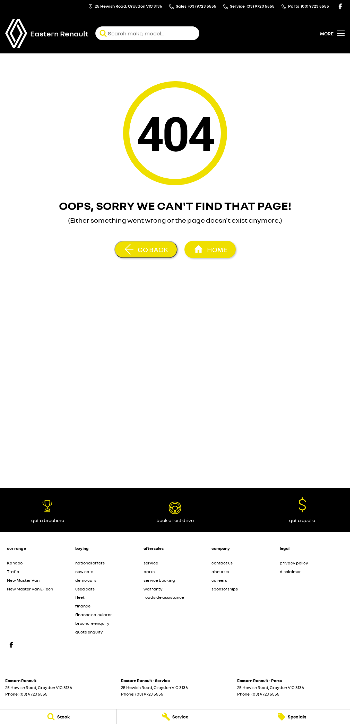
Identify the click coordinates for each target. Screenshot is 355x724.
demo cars (85, 580)
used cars (85, 588)
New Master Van (23, 580)
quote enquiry (89, 631)
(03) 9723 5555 (33, 694)
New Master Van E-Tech (30, 588)
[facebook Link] (340, 6)
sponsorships (224, 588)
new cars (84, 571)
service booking (159, 580)
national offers (90, 562)
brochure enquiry (92, 623)
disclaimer (290, 571)
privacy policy (294, 562)
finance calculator (93, 614)
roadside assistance (164, 597)
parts (149, 571)
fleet (80, 597)
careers (219, 580)
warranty (153, 588)
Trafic (13, 571)
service (151, 562)
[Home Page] (16, 33)
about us (220, 571)
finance (82, 605)
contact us (222, 562)
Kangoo (15, 562)
